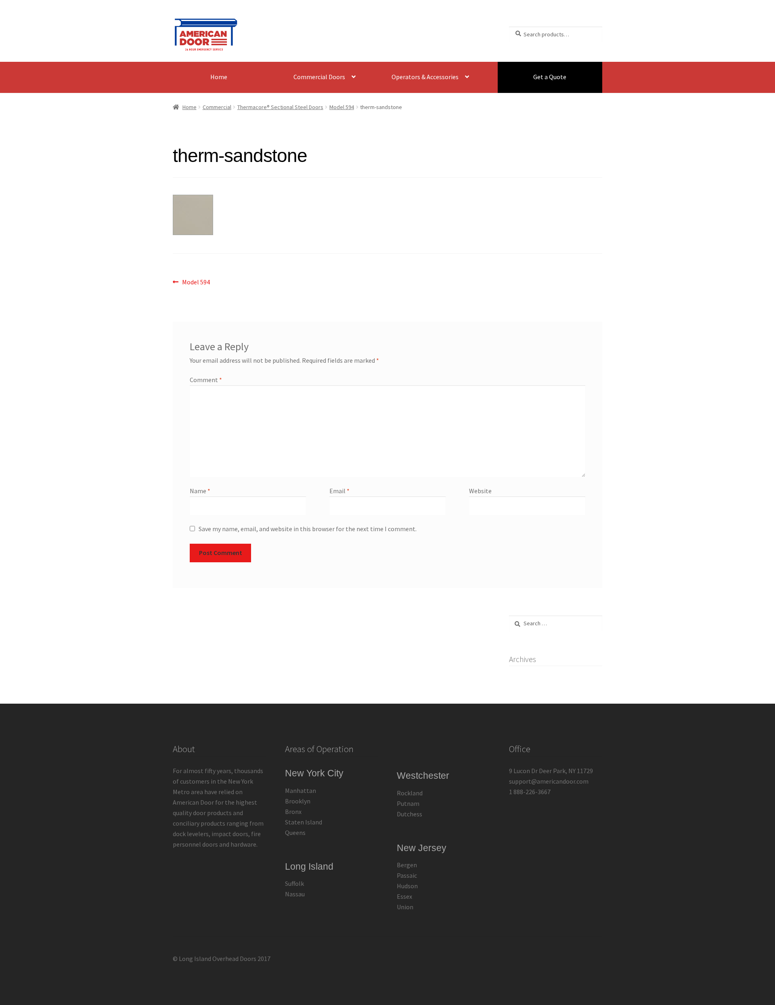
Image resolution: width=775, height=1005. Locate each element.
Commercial (217, 107)
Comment (206, 380)
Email (339, 491)
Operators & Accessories (425, 77)
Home (218, 77)
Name (200, 491)
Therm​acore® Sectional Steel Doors (280, 107)
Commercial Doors (319, 77)
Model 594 (341, 107)
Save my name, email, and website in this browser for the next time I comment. (308, 529)
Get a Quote (549, 77)
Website (480, 491)
